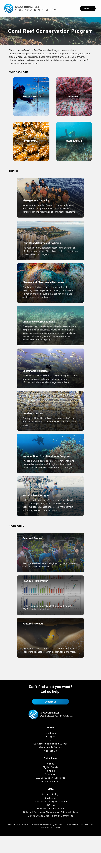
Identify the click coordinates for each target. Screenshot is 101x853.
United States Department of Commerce (50, 816)
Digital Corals (50, 767)
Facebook (50, 733)
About (50, 764)
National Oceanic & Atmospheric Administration (50, 812)
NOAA (61, 824)
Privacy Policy (50, 794)
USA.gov (50, 805)
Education (50, 774)
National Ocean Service (50, 808)
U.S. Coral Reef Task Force (50, 778)
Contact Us (50, 701)
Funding (50, 771)
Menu (87, 8)
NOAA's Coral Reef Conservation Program (39, 824)
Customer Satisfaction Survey (51, 744)
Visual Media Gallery (50, 747)
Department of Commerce (77, 824)
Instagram (50, 736)
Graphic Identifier (50, 781)
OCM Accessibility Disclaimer (50, 801)
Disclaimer (50, 798)
